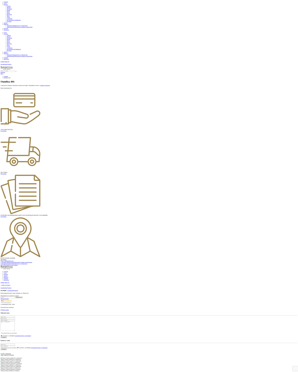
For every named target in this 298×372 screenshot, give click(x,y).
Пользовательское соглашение (7, 307)
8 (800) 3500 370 (5, 61)
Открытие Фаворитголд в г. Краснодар (17, 25)
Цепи (8, 11)
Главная (6, 2)
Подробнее (3, 131)
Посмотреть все (9, 261)
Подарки (9, 21)
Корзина (3, 72)
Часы (8, 16)
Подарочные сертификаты (14, 20)
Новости (6, 24)
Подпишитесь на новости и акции (10, 295)
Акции (5, 23)
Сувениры (9, 18)
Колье (8, 13)
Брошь (8, 10)
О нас (5, 3)
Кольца (9, 7)
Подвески (9, 9)
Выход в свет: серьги (12, 265)
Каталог (6, 4)
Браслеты (9, 14)
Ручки (8, 17)
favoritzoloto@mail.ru (6, 64)
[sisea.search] (16, 71)
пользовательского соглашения (23, 335)
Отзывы (6, 28)
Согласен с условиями (16, 335)
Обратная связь (5, 298)
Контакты (6, 30)
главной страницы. (45, 85)
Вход (2, 73)
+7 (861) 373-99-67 (5, 285)
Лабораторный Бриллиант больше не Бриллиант (20, 27)
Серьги (9, 6)
